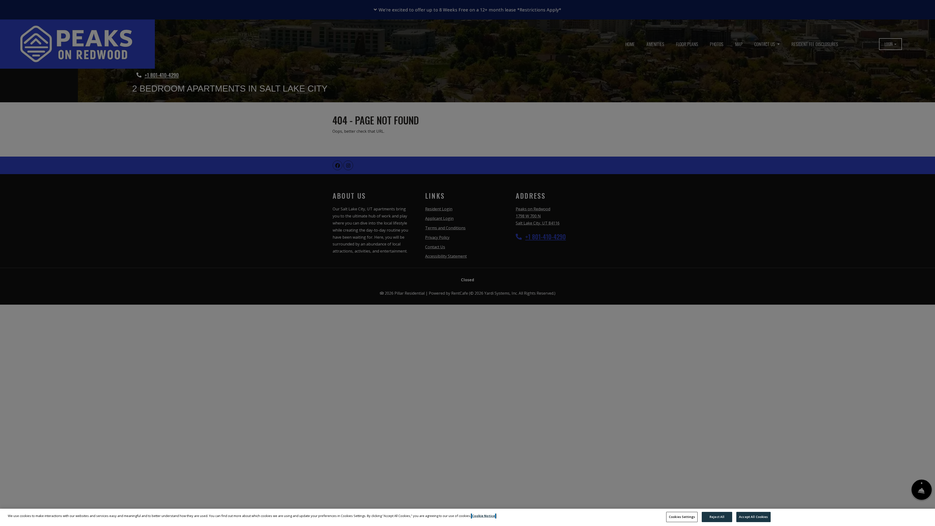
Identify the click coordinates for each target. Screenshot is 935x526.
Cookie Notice (483, 516)
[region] (467, 517)
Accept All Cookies (753, 517)
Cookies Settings (682, 517)
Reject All (717, 517)
